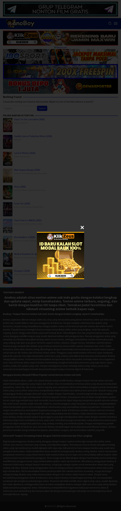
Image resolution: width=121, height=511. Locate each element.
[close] (82, 227)
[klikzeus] (60, 255)
